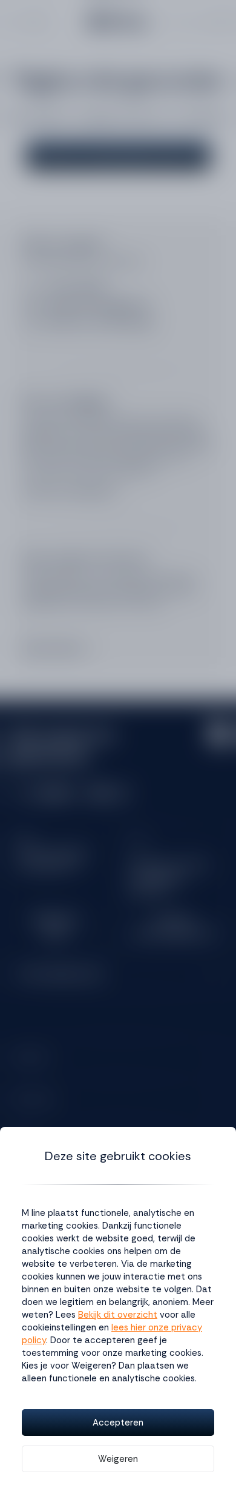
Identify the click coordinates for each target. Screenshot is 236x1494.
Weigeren (118, 1459)
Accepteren (118, 1422)
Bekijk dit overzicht (117, 1315)
